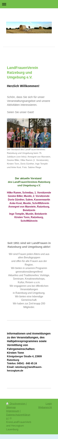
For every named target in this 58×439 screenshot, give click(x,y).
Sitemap (11, 407)
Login (49, 403)
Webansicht (45, 407)
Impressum (12, 411)
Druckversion (17, 403)
